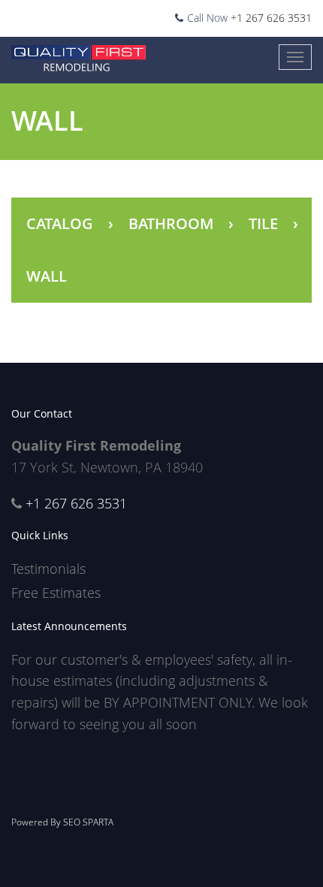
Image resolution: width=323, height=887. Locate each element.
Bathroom (170, 223)
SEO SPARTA (88, 822)
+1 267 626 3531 (271, 18)
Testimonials (48, 569)
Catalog (59, 223)
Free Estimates (56, 593)
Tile (263, 223)
